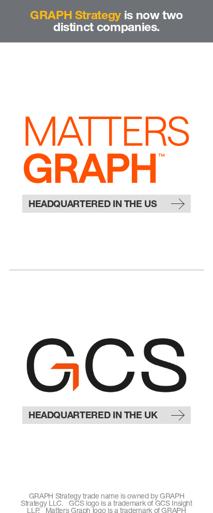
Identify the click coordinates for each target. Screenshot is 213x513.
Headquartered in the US (92, 204)
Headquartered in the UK (93, 415)
